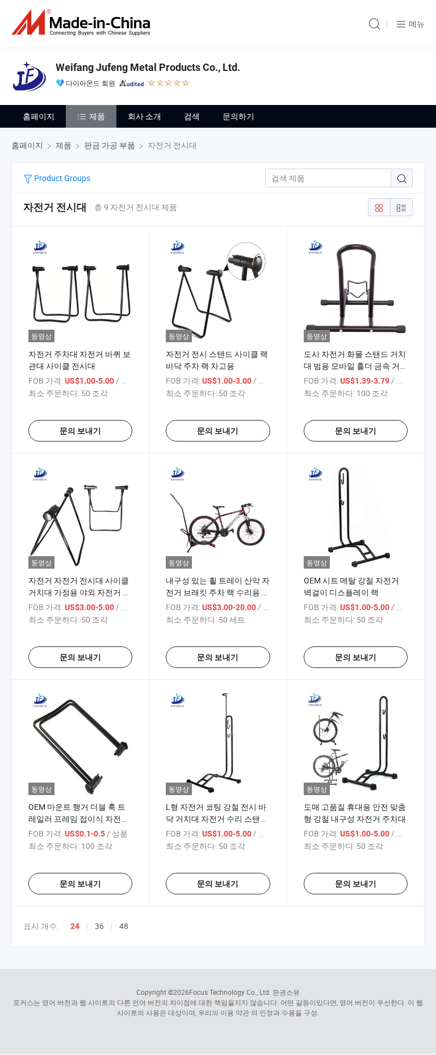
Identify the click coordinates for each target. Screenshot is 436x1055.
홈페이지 (38, 116)
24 (74, 926)
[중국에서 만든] (82, 22)
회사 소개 (144, 116)
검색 (192, 116)
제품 (97, 116)
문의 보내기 (80, 430)
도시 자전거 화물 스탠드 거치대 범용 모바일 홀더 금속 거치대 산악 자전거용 (356, 365)
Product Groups (61, 178)
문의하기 (238, 116)
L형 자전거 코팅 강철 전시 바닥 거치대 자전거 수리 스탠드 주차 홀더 (217, 818)
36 (99, 926)
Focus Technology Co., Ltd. (230, 992)
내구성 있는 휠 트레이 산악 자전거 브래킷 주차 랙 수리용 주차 (218, 592)
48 (123, 926)
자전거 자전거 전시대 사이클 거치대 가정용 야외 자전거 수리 (79, 592)
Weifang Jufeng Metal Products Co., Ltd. (148, 67)
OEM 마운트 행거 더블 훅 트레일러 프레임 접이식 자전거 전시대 (78, 818)
